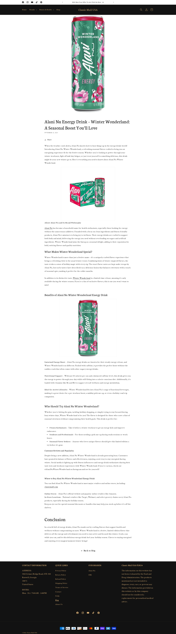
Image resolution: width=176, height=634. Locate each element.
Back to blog (89, 550)
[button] (33, 9)
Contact (58, 592)
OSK (90, 575)
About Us (58, 604)
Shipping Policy (61, 583)
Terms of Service (61, 587)
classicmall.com (51, 487)
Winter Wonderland (81, 278)
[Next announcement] (113, 2)
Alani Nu (48, 228)
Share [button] (49, 140)
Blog (57, 600)
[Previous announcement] (62, 2)
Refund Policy (60, 579)
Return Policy (60, 575)
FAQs (57, 596)
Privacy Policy (60, 571)
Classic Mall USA (32, 633)
